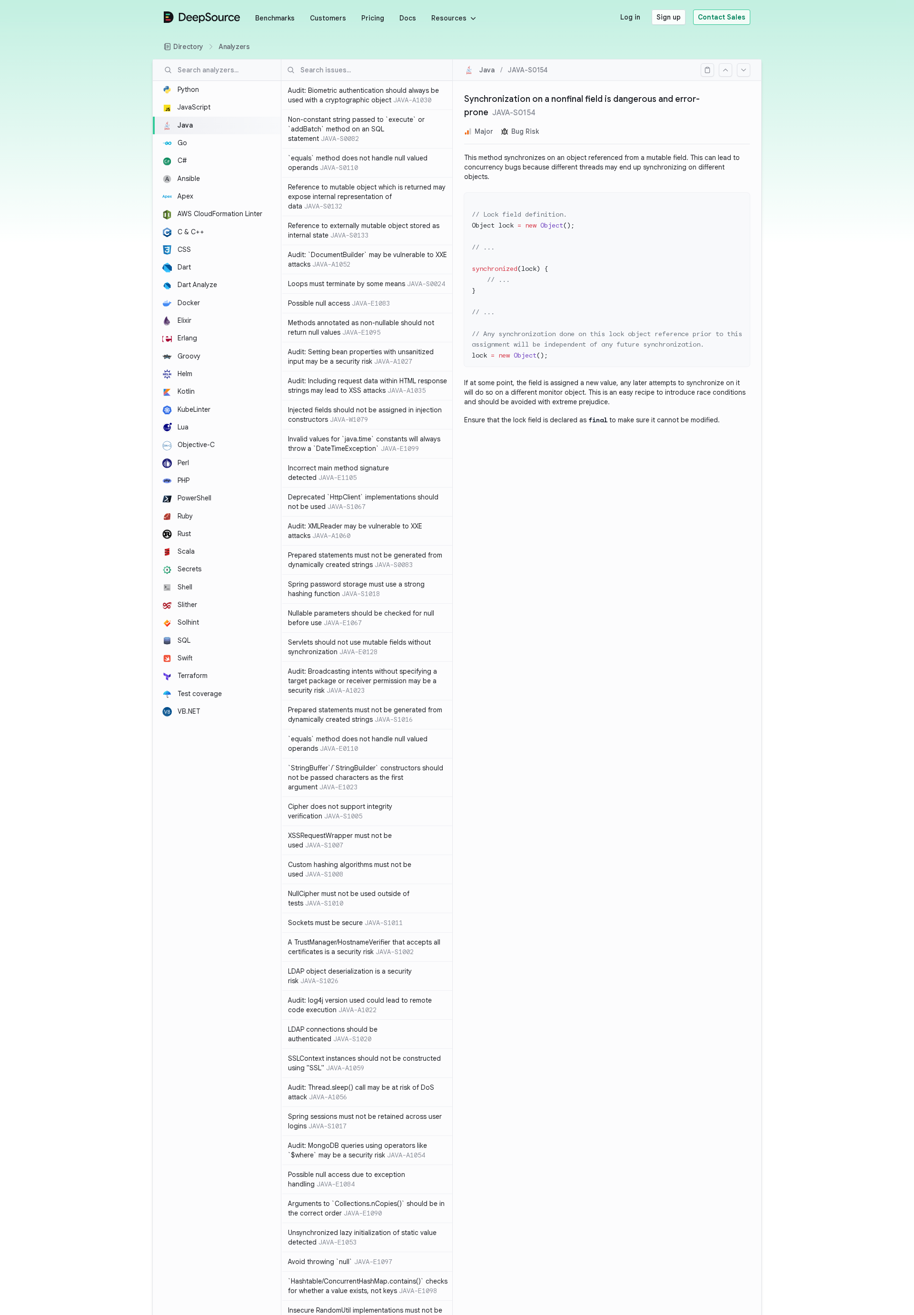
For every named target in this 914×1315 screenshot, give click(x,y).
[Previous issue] (725, 70)
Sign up (668, 17)
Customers (328, 18)
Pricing (372, 18)
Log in (630, 17)
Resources (449, 18)
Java (487, 70)
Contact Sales (721, 17)
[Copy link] (707, 70)
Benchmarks (275, 18)
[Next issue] (743, 70)
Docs (407, 18)
